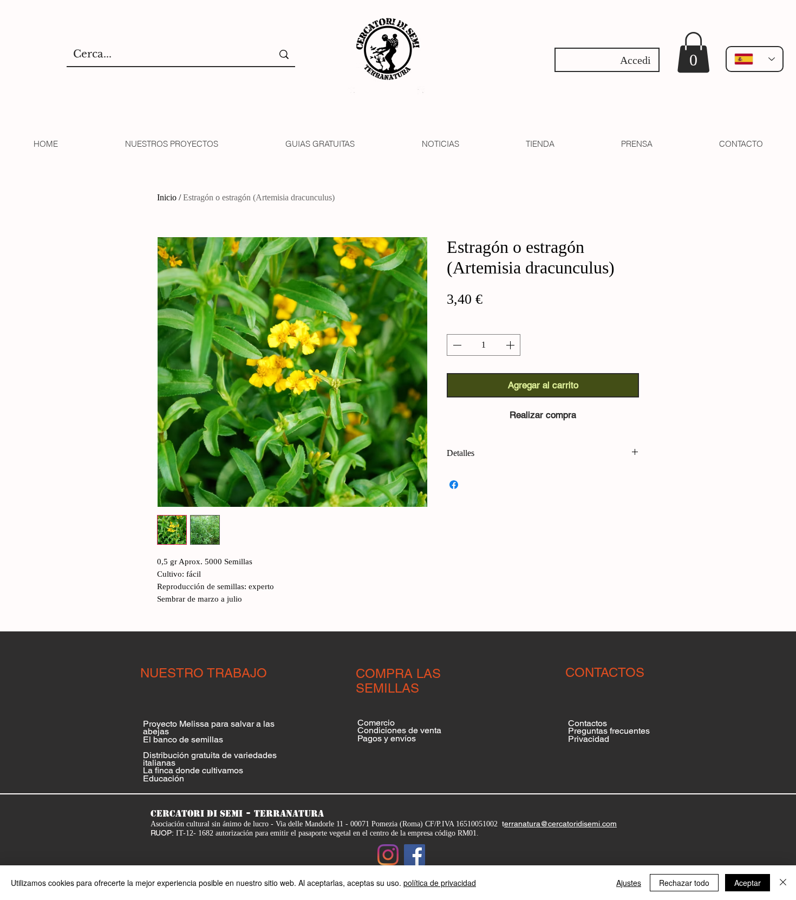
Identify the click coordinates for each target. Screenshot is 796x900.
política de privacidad (439, 882)
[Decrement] (456, 345)
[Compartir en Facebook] (453, 484)
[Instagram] (388, 854)
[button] (693, 52)
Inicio (167, 197)
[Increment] (511, 345)
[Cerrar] (783, 882)
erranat (516, 823)
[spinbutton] (484, 345)
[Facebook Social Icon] (414, 854)
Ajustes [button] (628, 882)
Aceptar (747, 882)
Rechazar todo (684, 882)
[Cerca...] (284, 54)
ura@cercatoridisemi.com (573, 823)
